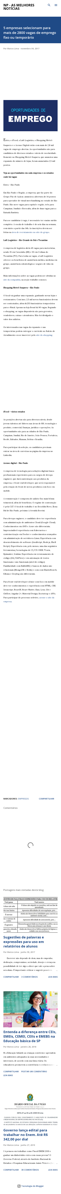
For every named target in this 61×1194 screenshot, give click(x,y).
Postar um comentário (34, 1071)
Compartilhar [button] (46, 798)
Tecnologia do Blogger (32, 1186)
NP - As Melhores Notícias (18, 7)
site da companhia (11, 279)
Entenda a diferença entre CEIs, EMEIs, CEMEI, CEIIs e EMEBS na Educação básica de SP (29, 1036)
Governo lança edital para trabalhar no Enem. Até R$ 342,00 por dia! (25, 1134)
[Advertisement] (24, 81)
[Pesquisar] (49, 5)
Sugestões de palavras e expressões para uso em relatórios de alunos (23, 941)
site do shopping (44, 335)
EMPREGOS (23, 798)
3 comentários (29, 976)
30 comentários (30, 1169)
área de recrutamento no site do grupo (30, 232)
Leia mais (53, 976)
